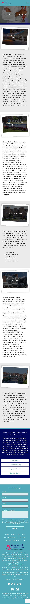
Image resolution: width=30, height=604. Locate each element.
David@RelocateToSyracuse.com (15, 564)
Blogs (23, 540)
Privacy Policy (16, 595)
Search (13, 534)
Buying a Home (15, 469)
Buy (19, 534)
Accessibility (24, 595)
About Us (16, 540)
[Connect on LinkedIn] (20, 584)
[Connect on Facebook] (9, 584)
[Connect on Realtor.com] (14, 584)
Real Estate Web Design (8, 598)
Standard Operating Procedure (15, 579)
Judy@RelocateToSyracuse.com (19, 556)
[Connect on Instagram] (12, 584)
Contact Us (15, 460)
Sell (23, 534)
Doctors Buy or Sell (11, 537)
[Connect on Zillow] (17, 584)
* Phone (4, 497)
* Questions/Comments (8, 510)
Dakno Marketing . (23, 598)
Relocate (23, 537)
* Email (4, 503)
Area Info (8, 540)
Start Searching (15, 465)
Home (7, 534)
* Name (4, 491)
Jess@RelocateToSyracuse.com (19, 569)
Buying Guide (15, 473)
